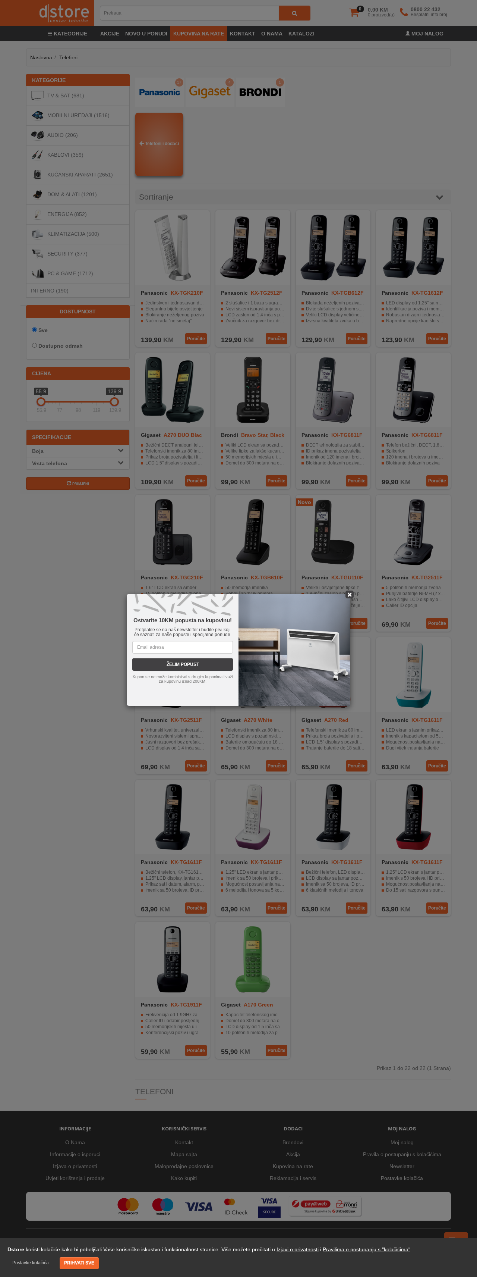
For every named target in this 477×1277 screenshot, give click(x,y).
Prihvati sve (79, 1262)
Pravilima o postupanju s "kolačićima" (366, 1249)
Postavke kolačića (30, 1262)
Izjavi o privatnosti (298, 1249)
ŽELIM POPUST (183, 664)
